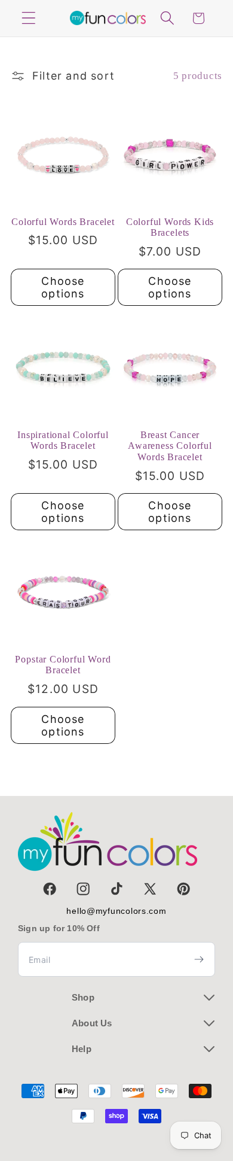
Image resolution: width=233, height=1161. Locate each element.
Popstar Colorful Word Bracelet (63, 665)
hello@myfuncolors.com (116, 911)
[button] (29, 18)
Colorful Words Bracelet (63, 222)
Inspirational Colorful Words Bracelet (63, 440)
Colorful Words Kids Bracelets (170, 227)
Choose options (62, 287)
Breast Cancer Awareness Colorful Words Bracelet (170, 446)
